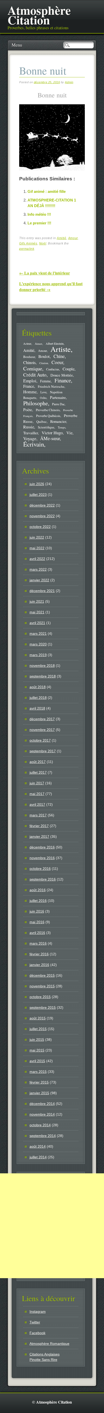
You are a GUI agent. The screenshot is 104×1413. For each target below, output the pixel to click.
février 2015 (39, 1082)
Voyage (29, 438)
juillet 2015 (38, 1029)
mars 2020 (38, 644)
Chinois (29, 362)
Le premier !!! (39, 223)
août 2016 (38, 890)
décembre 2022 (42, 505)
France (28, 386)
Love (43, 392)
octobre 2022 (40, 527)
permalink (26, 249)
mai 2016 (37, 922)
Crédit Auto (34, 374)
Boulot (44, 356)
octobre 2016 (40, 869)
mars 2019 (38, 655)
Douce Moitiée (61, 375)
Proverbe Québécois (48, 416)
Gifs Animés (28, 243)
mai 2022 (37, 548)
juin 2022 (37, 537)
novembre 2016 (42, 858)
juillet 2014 (38, 1157)
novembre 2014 (42, 1114)
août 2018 (38, 687)
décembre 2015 (42, 975)
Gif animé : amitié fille (47, 191)
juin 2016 (37, 911)
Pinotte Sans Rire (43, 1360)
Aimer (38, 343)
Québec (41, 421)
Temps (61, 427)
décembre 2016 (42, 847)
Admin (69, 82)
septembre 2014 (43, 1136)
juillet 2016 (38, 901)
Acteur (27, 343)
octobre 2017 (40, 740)
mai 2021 (37, 612)
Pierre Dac (58, 404)
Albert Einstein (55, 343)
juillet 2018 (38, 698)
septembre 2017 (43, 751)
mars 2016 (38, 943)
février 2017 (39, 826)
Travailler (30, 432)
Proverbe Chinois (48, 410)
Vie (69, 433)
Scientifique (46, 427)
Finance (63, 380)
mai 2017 (37, 794)
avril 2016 (37, 933)
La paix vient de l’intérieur (44, 273)
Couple (68, 369)
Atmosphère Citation (39, 14)
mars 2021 (38, 633)
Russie (28, 427)
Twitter (35, 1322)
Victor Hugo (52, 433)
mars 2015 (38, 1072)
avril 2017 (37, 804)
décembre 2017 (42, 719)
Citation (43, 363)
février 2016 (39, 954)
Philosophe (35, 403)
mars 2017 (38, 815)
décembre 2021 (42, 591)
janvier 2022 (39, 580)
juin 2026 (37, 484)
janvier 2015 (39, 1093)
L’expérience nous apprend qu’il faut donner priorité (51, 286)
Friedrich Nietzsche (51, 386)
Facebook (37, 1333)
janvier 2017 (39, 836)
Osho (43, 398)
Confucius (52, 369)
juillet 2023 (38, 495)
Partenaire (58, 397)
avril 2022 (37, 559)
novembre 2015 (42, 986)
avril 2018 (37, 708)
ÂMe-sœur (50, 438)
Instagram (38, 1311)
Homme (30, 392)
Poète (27, 409)
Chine (59, 356)
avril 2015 (37, 1061)
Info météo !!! (39, 214)
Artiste (60, 349)
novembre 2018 (42, 666)
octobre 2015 (40, 997)
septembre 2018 (43, 676)
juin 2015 (37, 1039)
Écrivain (33, 444)
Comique (32, 368)
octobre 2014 (40, 1125)
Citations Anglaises (45, 1354)
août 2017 (38, 762)
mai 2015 (37, 1050)
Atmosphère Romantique (49, 1344)
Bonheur (29, 356)
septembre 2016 (43, 879)
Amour (73, 238)
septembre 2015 (43, 1007)
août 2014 (38, 1146)
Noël (42, 243)
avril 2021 (37, 623)
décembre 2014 (42, 1104)
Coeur (57, 362)
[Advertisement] (52, 1225)
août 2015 (38, 1018)
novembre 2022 (42, 516)
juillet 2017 (38, 772)
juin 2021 (37, 601)
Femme (45, 381)
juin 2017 (37, 783)
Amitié (61, 238)
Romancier (58, 421)
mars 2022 (38, 569)
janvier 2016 (39, 965)
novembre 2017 (42, 730)
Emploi (29, 381)
